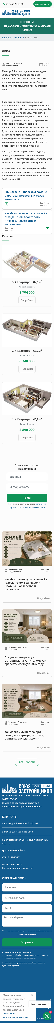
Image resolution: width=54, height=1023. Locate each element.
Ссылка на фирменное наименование (20, 958)
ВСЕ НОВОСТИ (27, 762)
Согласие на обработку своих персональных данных (26, 955)
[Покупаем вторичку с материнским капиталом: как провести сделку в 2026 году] (27, 626)
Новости (19, 37)
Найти (27, 497)
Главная (6, 37)
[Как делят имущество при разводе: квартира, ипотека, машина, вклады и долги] (27, 700)
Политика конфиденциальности (17, 952)
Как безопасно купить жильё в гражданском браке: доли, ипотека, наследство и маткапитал (26, 219)
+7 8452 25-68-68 (14, 4)
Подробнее (27, 300)
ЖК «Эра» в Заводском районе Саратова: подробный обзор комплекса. (26, 195)
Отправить (27, 942)
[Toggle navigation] (48, 13)
